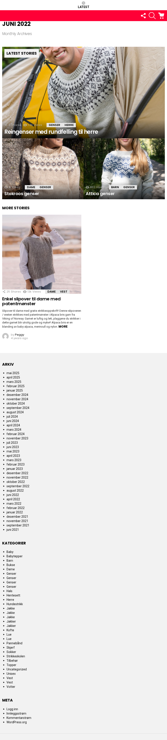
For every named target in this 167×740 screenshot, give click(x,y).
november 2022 (17, 477)
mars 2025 (14, 381)
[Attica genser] (124, 168)
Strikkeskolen (16, 656)
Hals (9, 591)
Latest (83, 7)
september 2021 (18, 525)
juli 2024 (12, 416)
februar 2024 (16, 434)
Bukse (11, 565)
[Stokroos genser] (43, 168)
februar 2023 (16, 464)
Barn (115, 187)
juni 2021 (13, 529)
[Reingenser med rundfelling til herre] (83, 92)
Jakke (11, 608)
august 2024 (15, 412)
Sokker (11, 652)
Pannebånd (14, 643)
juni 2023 (13, 447)
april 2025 (13, 377)
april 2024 (13, 425)
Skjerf (11, 647)
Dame (31, 187)
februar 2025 (16, 386)
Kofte (10, 630)
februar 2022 (16, 508)
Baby (10, 552)
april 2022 (13, 499)
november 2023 (17, 438)
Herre (69, 125)
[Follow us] (143, 15)
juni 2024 (13, 421)
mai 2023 (13, 451)
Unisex (11, 673)
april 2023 (13, 455)
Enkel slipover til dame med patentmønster (31, 301)
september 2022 (18, 486)
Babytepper (15, 556)
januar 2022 (15, 512)
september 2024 (18, 408)
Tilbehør (12, 660)
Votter (11, 686)
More (63, 326)
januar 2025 (15, 390)
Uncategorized (17, 669)
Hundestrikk (15, 604)
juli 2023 (12, 442)
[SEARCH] (152, 15)
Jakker (11, 621)
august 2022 (15, 490)
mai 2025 (13, 373)
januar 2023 (15, 468)
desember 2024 (17, 395)
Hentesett (13, 595)
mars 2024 (14, 429)
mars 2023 (14, 460)
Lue (9, 634)
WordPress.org (17, 722)
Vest (63, 292)
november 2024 (17, 399)
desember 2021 (17, 516)
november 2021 (17, 521)
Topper (11, 665)
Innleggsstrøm (16, 713)
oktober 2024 (16, 403)
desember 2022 (17, 473)
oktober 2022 (16, 482)
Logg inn (12, 709)
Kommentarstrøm (19, 718)
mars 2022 (14, 503)
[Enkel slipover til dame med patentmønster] (41, 254)
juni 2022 (13, 495)
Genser (54, 125)
